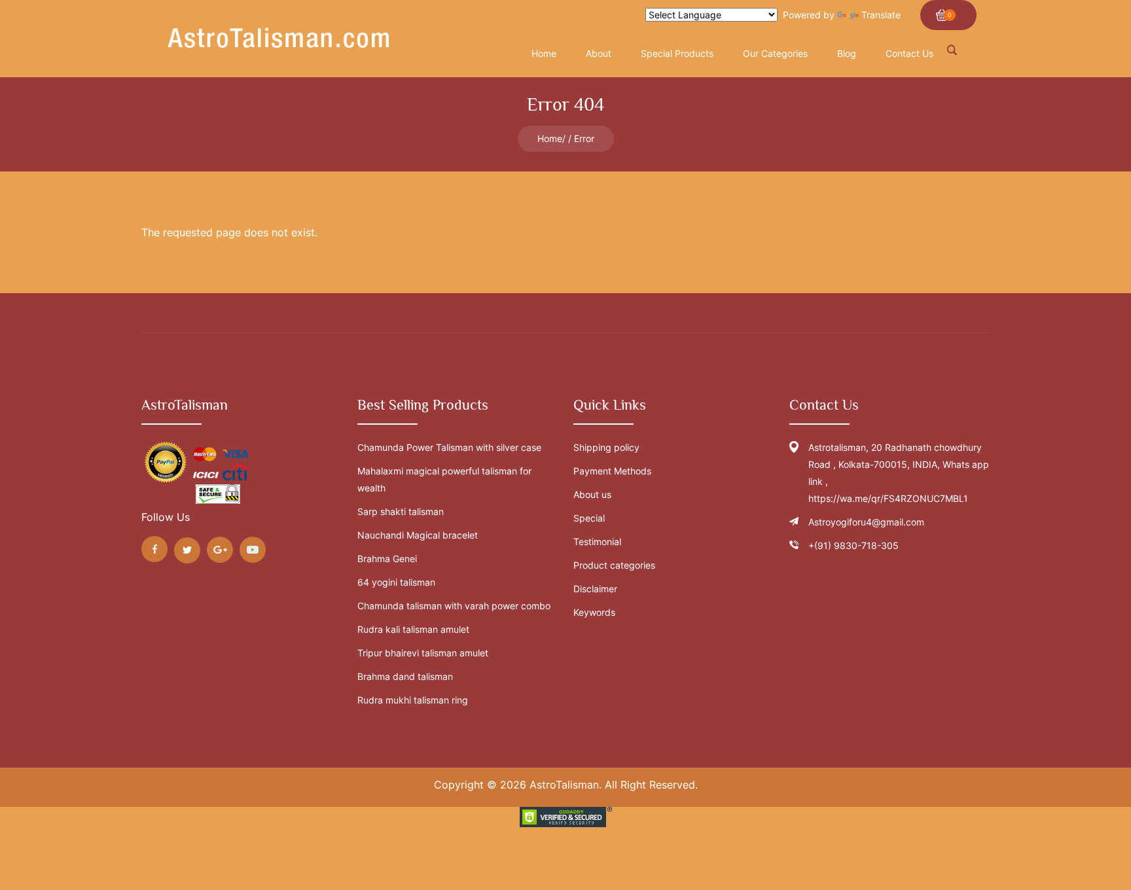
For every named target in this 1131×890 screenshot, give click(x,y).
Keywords (594, 612)
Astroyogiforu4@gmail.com (866, 521)
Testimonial (597, 541)
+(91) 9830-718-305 (853, 545)
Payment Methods (612, 470)
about (598, 53)
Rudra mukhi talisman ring (412, 699)
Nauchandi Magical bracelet (417, 535)
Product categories (614, 565)
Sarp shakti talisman (400, 511)
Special (589, 518)
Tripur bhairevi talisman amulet (422, 652)
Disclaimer (595, 588)
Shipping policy (606, 447)
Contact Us (909, 53)
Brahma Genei (387, 558)
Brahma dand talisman (405, 676)
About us (592, 494)
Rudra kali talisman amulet (413, 629)
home (543, 53)
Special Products (677, 53)
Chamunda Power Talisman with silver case (449, 447)
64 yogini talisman (396, 582)
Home (549, 138)
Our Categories (775, 53)
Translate (881, 14)
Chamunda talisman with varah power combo (453, 605)
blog (846, 53)
